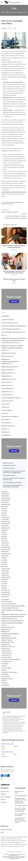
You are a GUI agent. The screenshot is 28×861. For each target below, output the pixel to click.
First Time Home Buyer (9, 468)
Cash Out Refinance (6, 388)
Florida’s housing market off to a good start (14, 280)
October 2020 (5, 551)
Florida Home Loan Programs (9, 416)
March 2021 (4, 540)
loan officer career (16, 202)
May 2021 (4, 536)
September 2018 (5, 577)
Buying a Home (5, 791)
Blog (15, 28)
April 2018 (4, 588)
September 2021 (5, 528)
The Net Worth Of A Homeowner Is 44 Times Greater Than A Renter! (13, 486)
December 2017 (5, 590)
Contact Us (4, 802)
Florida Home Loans (7, 744)
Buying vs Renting (6, 385)
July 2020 (4, 558)
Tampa (3, 748)
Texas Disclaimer (10, 851)
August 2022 (4, 506)
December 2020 (5, 547)
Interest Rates (5, 419)
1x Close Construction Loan (8, 322)
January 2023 (5, 495)
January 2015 (5, 596)
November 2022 (5, 500)
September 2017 (5, 594)
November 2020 (5, 549)
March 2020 (4, 566)
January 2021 (5, 545)
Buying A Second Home (9, 465)
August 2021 (4, 530)
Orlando (16, 746)
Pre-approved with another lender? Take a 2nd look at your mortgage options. (14, 471)
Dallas (15, 754)
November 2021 (5, 523)
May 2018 (4, 585)
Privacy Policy (18, 851)
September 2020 (5, 553)
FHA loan (3, 413)
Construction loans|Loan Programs (10, 398)
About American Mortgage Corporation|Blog (12, 326)
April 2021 (4, 538)
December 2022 (5, 498)
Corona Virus (4, 404)
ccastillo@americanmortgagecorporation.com (13, 192)
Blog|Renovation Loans (7, 373)
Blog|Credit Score (6, 356)
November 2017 (5, 592)
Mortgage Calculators (7, 425)
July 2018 (4, 581)
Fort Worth (3, 756)
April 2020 (4, 564)
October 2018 (5, 575)
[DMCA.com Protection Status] (5, 784)
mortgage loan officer (7, 203)
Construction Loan (6, 391)
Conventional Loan (6, 401)
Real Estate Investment (9, 475)
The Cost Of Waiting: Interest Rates (12, 482)
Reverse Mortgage (6, 797)
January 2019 (5, 573)
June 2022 (4, 510)
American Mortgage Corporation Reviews (12, 332)
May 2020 (4, 562)
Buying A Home (5, 382)
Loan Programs (5, 422)
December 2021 (5, 521)
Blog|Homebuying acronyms (8, 366)
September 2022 (5, 504)
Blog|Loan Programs (6, 369)
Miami (2, 746)
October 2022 (5, 502)
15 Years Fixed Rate (6, 319)
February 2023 (5, 493)
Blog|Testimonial (5, 376)
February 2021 (5, 543)
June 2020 (4, 560)
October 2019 (5, 570)
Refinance (4, 429)
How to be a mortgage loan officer (19, 12)
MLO (22, 202)
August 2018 (4, 579)
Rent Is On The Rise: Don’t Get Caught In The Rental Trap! (14, 479)
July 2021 (4, 532)
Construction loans (6, 394)
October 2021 (5, 525)
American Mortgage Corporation (9, 329)
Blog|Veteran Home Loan (8, 379)
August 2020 (4, 555)
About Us (3, 799)
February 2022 (5, 517)
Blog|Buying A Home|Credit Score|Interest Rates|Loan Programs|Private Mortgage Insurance (12, 348)
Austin (2, 754)
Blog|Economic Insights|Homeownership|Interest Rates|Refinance (10, 361)
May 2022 (4, 513)
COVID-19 (4, 407)
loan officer (7, 202)
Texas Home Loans (7, 752)
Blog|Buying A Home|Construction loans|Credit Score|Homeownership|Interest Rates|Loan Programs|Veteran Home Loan (13, 340)
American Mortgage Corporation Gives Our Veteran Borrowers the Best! (14, 272)
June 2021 (4, 534)
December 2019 (5, 568)
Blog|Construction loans (7, 353)
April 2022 (4, 515)
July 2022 (4, 508)
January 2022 (5, 519)
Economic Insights (6, 410)
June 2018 (4, 583)
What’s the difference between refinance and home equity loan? (14, 246)
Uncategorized (5, 435)
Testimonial (4, 432)
